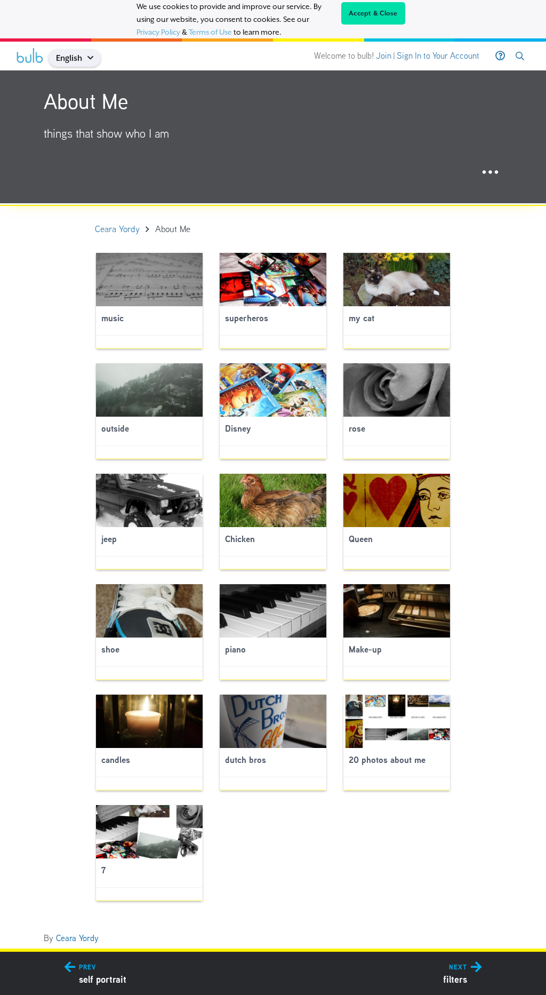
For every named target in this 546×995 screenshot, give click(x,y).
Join (383, 56)
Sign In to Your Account (438, 56)
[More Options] (490, 172)
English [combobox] (69, 57)
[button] (94, 58)
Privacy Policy (158, 32)
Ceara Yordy (77, 938)
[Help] (500, 56)
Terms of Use (210, 32)
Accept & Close (373, 13)
